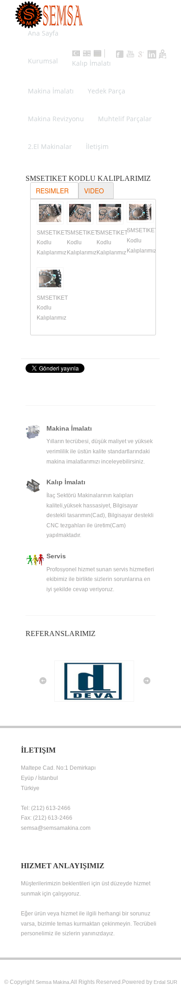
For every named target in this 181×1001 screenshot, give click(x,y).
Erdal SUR (165, 982)
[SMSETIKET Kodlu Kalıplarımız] (48, 215)
